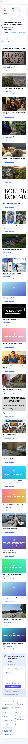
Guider (4, 712)
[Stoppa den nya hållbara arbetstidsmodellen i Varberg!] (14, 362)
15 (5, 41)
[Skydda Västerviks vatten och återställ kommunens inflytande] (14, 269)
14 (2, 41)
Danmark (7, 10)
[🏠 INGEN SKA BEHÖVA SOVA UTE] (14, 407)
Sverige (16, 8)
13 (22, 39)
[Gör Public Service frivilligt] (14, 429)
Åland (7, 13)
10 (14, 39)
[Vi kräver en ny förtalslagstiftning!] (14, 61)
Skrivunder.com (5, 1)
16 (8, 41)
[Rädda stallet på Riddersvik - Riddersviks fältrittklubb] (14, 245)
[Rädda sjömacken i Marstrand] (14, 523)
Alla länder (8, 8)
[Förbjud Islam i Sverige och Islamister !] (14, 569)
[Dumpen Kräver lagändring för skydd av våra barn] (14, 639)
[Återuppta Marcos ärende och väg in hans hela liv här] (14, 222)
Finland (15, 10)
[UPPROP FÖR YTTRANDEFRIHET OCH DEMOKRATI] (14, 315)
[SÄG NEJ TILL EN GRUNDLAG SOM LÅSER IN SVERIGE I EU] (14, 500)
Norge (22, 10)
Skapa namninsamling (13, 686)
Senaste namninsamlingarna (18, 32)
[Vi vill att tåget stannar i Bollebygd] (14, 198)
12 (19, 39)
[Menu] (26, 2)
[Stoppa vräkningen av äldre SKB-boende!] (14, 384)
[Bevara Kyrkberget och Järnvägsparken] (14, 338)
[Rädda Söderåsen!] (14, 176)
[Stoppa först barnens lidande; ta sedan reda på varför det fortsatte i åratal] (14, 453)
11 (16, 39)
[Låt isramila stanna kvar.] (14, 292)
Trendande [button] (5, 32)
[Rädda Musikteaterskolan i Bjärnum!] (14, 592)
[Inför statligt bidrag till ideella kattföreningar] (14, 153)
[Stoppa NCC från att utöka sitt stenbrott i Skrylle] (14, 84)
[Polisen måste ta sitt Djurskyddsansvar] (14, 131)
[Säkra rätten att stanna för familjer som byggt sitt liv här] (14, 108)
